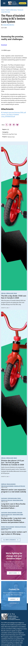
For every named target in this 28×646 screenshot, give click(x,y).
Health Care (3, 483)
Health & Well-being (11, 10)
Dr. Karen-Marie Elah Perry (8, 24)
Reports (15, 293)
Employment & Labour (12, 498)
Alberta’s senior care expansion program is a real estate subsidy (13, 490)
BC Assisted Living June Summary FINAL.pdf (13, 112)
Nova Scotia (19, 512)
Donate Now (22, 3)
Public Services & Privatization (7, 485)
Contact (12, 599)
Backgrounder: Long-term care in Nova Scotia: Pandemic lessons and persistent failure (13, 520)
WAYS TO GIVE (13, 573)
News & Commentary (11, 483)
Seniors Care (11, 137)
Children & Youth (9, 293)
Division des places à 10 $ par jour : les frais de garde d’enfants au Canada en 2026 (12, 462)
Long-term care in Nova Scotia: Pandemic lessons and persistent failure (13, 506)
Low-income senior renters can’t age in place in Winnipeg (14, 533)
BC (8, 129)
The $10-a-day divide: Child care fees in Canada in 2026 (13, 297)
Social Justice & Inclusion (6, 528)
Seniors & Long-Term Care (9, 134)
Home (3, 10)
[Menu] (4, 3)
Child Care (3, 293)
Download (4, 45)
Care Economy (4, 498)
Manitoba (3, 526)
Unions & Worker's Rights (18, 500)
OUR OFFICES (13, 603)
